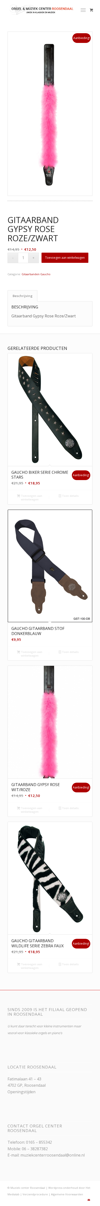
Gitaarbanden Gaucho (36, 274)
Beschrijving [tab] (23, 296)
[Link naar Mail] (88, 1200)
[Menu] (83, 10)
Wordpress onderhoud (63, 1188)
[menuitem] (84, 10)
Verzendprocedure (35, 1194)
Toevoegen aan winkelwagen (65, 258)
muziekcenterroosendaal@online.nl (52, 1155)
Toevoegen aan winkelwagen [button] (31, 497)
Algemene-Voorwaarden (67, 1194)
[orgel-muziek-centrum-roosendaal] (41, 9)
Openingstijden (21, 1091)
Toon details (70, 496)
